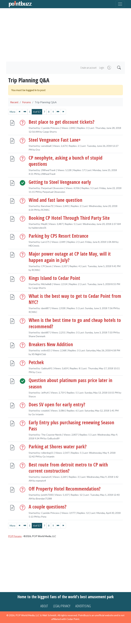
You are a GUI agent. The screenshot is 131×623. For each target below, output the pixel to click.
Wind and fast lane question (55, 200)
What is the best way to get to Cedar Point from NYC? (75, 299)
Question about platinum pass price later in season (70, 383)
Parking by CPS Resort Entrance (58, 236)
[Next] (58, 111)
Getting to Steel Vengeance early (60, 182)
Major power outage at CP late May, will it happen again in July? (70, 256)
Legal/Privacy (61, 606)
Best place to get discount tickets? (61, 121)
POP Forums (15, 536)
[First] (19, 111)
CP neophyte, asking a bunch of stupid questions (65, 160)
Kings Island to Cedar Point (54, 278)
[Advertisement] (65, 35)
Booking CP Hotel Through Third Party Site (69, 217)
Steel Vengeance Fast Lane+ (55, 139)
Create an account (88, 68)
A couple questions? (47, 506)
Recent (14, 102)
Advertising (83, 606)
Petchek (36, 362)
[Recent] (108, 67)
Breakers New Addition (51, 344)
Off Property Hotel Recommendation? (64, 488)
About (44, 606)
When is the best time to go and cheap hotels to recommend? (75, 323)
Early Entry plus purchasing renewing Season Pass (71, 425)
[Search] (118, 67)
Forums (26, 102)
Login (101, 68)
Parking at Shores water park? (57, 446)
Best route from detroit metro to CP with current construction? (68, 467)
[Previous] (24, 111)
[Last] (63, 111)
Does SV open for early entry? (57, 404)
